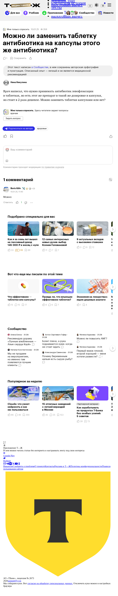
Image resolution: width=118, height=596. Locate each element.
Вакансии (8, 466)
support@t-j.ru (14, 581)
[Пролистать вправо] (113, 229)
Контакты (49, 466)
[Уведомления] (90, 5)
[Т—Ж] (22, 6)
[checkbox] (109, 5)
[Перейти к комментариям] (33, 344)
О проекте (40, 466)
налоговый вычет (67, 16)
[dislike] (25, 202)
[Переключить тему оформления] (96, 5)
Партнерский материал (87, 404)
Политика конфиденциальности (86, 466)
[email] (4, 463)
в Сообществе (40, 67)
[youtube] (16, 463)
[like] (17, 202)
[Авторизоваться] (103, 5)
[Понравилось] (4, 136)
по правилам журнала (52, 167)
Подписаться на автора (20, 128)
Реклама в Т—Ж (62, 466)
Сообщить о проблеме (24, 466)
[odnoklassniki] (19, 463)
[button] (110, 180)
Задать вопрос (13, 118)
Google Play (9, 455)
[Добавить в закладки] (11, 136)
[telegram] (7, 463)
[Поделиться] (30, 58)
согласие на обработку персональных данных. (50, 583)
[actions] (31, 202)
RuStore (7, 461)
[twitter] (13, 463)
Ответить (8, 202)
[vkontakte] (10, 463)
